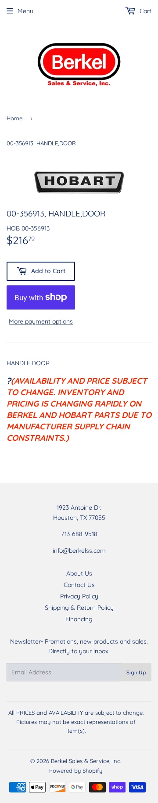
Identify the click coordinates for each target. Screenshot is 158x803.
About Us (79, 573)
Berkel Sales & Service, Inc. (86, 760)
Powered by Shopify (75, 770)
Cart (144, 11)
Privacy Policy (79, 596)
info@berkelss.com (79, 551)
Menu (25, 11)
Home (14, 118)
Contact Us (79, 585)
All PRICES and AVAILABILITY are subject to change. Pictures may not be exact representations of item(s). (76, 722)
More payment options (41, 321)
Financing (79, 619)
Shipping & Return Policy (79, 608)
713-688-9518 (79, 534)
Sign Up (136, 672)
